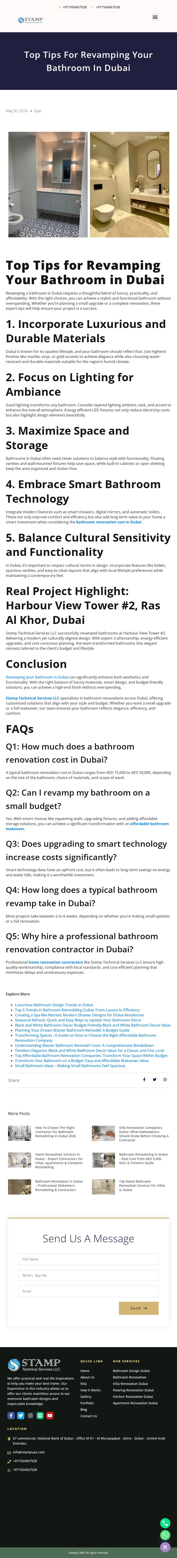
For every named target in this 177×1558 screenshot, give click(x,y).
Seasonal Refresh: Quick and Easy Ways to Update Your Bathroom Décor (78, 1020)
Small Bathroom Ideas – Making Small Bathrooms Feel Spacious (70, 1065)
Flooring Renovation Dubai (133, 1390)
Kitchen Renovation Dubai (133, 1396)
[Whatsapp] (165, 1535)
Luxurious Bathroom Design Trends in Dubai (54, 1004)
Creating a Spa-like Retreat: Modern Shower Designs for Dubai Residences (79, 1015)
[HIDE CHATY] (165, 1547)
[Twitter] (20, 1415)
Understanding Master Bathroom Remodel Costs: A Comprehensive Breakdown (84, 1045)
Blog (83, 1409)
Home (84, 1371)
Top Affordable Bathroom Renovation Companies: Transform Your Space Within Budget (91, 1055)
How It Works (90, 1390)
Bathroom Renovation (129, 1377)
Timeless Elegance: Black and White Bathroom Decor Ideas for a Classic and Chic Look (89, 1050)
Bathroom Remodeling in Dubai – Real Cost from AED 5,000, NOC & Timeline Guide (143, 1158)
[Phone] (165, 1523)
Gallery (85, 1396)
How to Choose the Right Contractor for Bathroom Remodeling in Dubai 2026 (55, 1131)
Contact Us (88, 1416)
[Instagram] (30, 1415)
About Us (87, 1377)
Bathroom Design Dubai (131, 1371)
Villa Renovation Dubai (130, 1383)
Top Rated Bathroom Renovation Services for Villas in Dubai (142, 1185)
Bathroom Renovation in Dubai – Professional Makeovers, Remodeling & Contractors (59, 1185)
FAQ (83, 1383)
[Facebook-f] (11, 1415)
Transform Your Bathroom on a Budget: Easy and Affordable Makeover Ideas (82, 1060)
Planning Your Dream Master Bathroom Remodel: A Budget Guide (72, 1030)
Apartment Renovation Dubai (135, 1403)
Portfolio (87, 1403)
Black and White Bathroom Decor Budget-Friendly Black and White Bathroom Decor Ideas (93, 1025)
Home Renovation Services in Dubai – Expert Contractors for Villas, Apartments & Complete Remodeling (59, 1160)
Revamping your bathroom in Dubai (37, 677)
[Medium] (40, 1415)
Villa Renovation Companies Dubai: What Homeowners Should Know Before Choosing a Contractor (144, 1133)
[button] (155, 17)
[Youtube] (49, 1415)
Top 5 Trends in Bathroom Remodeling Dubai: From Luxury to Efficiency (77, 1009)
